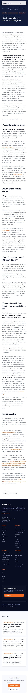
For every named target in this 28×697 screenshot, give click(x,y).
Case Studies (18, 553)
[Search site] (20, 3)
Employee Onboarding (6, 553)
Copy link (5, 493)
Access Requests (5, 561)
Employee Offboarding (7, 555)
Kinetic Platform (17, 174)
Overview (4, 527)
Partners (3, 576)
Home (3, 8)
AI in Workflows (5, 536)
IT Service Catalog (5, 557)
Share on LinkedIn (13, 493)
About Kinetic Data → (6, 513)
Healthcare (17, 534)
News (3, 581)
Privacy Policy (4, 606)
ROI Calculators (18, 555)
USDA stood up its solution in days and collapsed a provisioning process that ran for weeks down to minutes (14, 463)
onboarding (4, 12)
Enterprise (17, 539)
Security (3, 541)
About (3, 572)
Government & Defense (20, 530)
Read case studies (14, 689)
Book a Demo (8, 595)
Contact (3, 578)
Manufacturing (18, 543)
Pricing (3, 532)
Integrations (4, 539)
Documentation (18, 566)
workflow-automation (13, 12)
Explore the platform (14, 685)
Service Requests (5, 559)
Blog (7, 8)
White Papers (18, 561)
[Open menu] (23, 3)
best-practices (22, 12)
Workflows (4, 534)
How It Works (4, 530)
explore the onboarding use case (17, 481)
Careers (3, 574)
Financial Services (19, 532)
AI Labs (16, 527)
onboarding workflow (8, 147)
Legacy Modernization (6, 564)
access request (6, 230)
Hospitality (17, 541)
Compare (17, 557)
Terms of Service (12, 606)
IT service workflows (15, 449)
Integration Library (19, 564)
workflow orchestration (8, 432)
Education (17, 536)
